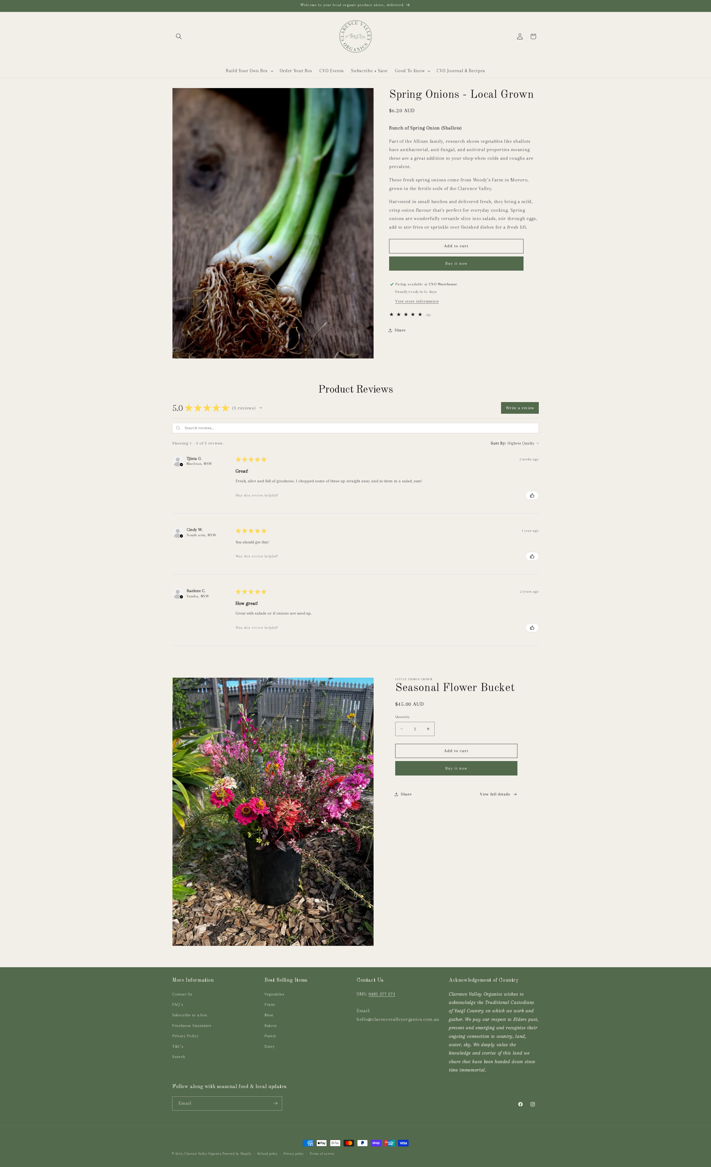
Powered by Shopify (236, 1154)
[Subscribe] (275, 1103)
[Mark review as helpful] (532, 495)
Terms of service (322, 1154)
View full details (495, 794)
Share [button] (400, 330)
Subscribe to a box (189, 1015)
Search (178, 1056)
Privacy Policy (185, 1036)
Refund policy (267, 1154)
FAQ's (177, 1004)
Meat (269, 1015)
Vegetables (274, 994)
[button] (179, 36)
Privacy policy (294, 1154)
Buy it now (456, 263)
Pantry (270, 1036)
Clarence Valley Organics (202, 1154)
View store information (417, 301)
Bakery (270, 1025)
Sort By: (498, 443)
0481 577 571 (382, 994)
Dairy (269, 1046)
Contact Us (182, 994)
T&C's (177, 1046)
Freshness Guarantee (192, 1025)
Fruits (269, 1004)
